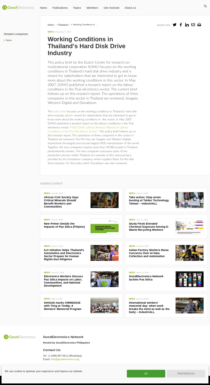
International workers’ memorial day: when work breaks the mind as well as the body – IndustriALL (149, 307)
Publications (60, 7)
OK (146, 373)
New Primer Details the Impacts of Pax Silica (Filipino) (64, 225)
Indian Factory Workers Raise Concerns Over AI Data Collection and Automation (149, 253)
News (43, 7)
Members (92, 7)
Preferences (186, 373)
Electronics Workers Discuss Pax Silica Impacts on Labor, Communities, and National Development (63, 281)
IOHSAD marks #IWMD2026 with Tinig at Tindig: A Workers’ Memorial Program (62, 306)
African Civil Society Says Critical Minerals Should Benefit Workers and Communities (61, 202)
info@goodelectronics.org (65, 359)
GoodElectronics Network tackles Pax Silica (146, 278)
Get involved (111, 7)
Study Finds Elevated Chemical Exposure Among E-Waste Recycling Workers (149, 226)
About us (130, 7)
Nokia (9, 40)
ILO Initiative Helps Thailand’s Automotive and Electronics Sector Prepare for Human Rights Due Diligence (64, 255)
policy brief (59, 111)
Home (51, 24)
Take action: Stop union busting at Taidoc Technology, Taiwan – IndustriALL (149, 200)
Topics (77, 7)
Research (63, 24)
